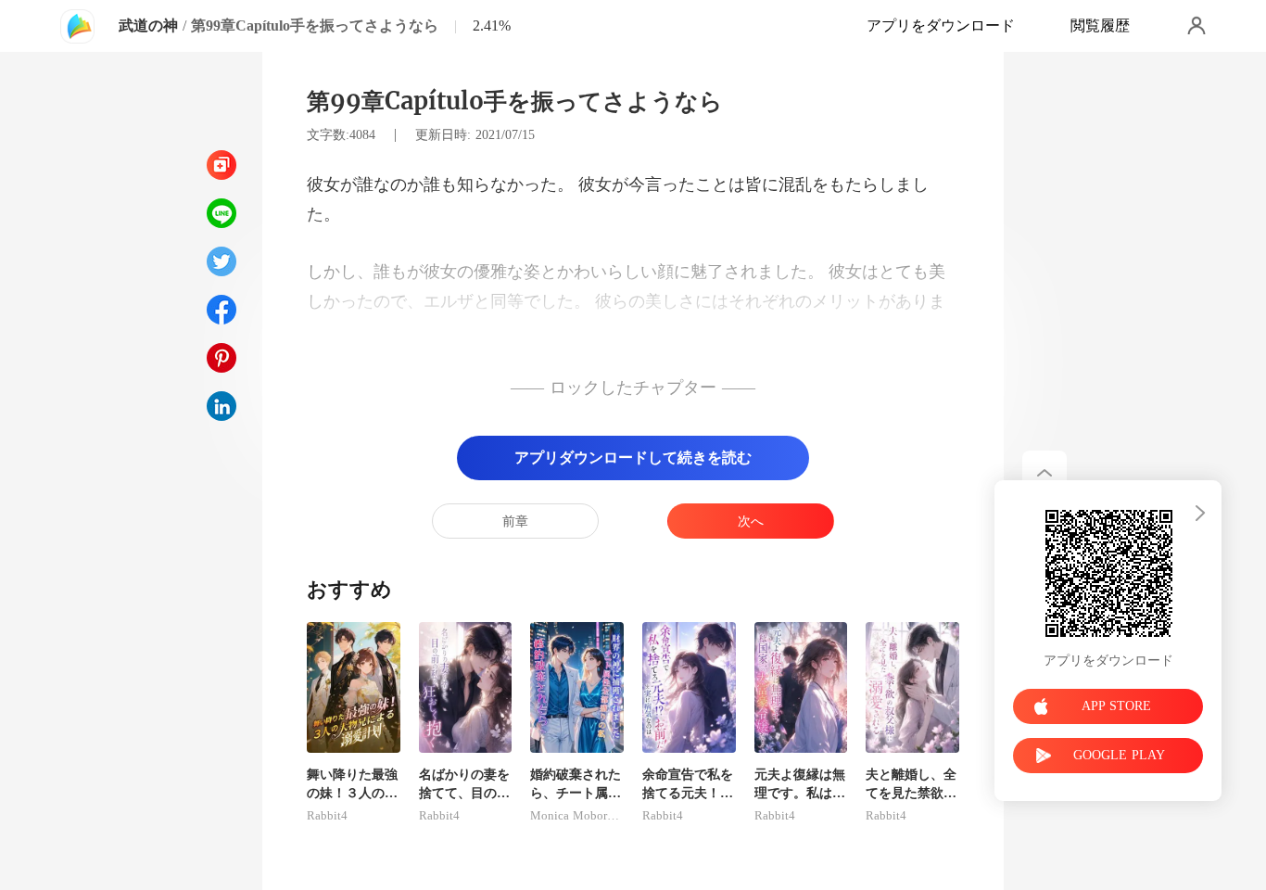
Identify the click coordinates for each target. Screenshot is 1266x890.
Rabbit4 (327, 815)
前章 (515, 521)
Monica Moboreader (577, 815)
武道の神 (148, 25)
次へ (751, 521)
